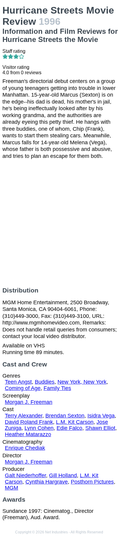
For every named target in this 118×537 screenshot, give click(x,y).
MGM (11, 488)
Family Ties (57, 388)
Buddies (44, 382)
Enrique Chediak (25, 448)
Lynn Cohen (39, 428)
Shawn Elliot (100, 428)
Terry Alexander (23, 416)
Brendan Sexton (64, 416)
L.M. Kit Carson (74, 422)
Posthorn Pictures (92, 482)
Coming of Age (23, 388)
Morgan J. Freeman (28, 402)
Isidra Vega (101, 416)
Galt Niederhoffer (25, 475)
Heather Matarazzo (28, 434)
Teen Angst (18, 382)
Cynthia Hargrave (46, 482)
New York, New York (82, 382)
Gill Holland (63, 475)
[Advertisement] (59, 223)
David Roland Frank (29, 422)
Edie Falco (69, 428)
